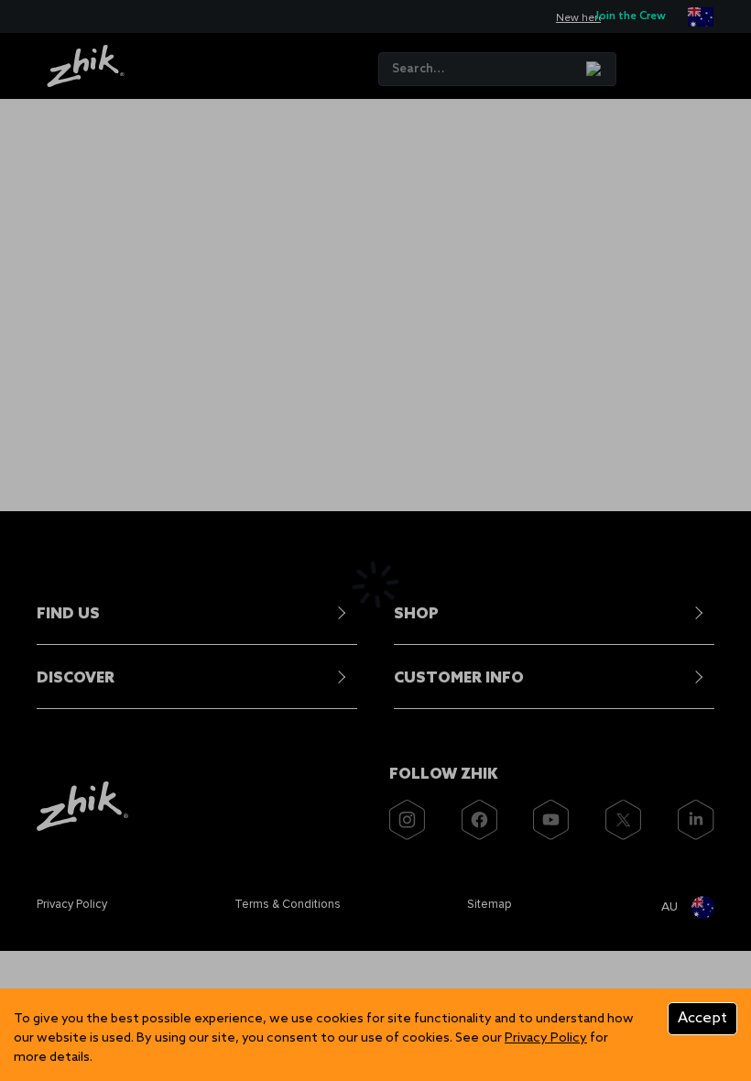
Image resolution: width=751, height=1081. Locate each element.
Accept (702, 1018)
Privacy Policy (546, 1038)
